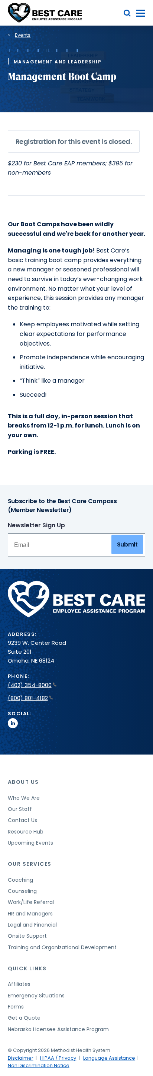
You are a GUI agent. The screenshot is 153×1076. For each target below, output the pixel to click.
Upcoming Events (30, 842)
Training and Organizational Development (62, 947)
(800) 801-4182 (28, 698)
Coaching (20, 880)
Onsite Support (27, 936)
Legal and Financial (32, 924)
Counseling (22, 891)
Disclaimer (20, 1058)
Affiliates (19, 984)
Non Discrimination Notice (38, 1065)
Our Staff (20, 809)
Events (22, 35)
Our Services (30, 864)
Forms (16, 1006)
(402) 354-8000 (30, 685)
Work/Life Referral (31, 902)
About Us (23, 782)
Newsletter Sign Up (36, 525)
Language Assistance (109, 1058)
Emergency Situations (36, 995)
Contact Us (22, 820)
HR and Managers (30, 913)
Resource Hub (25, 831)
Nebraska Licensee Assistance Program (58, 1029)
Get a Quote (24, 1017)
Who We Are (24, 798)
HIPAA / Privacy (58, 1058)
